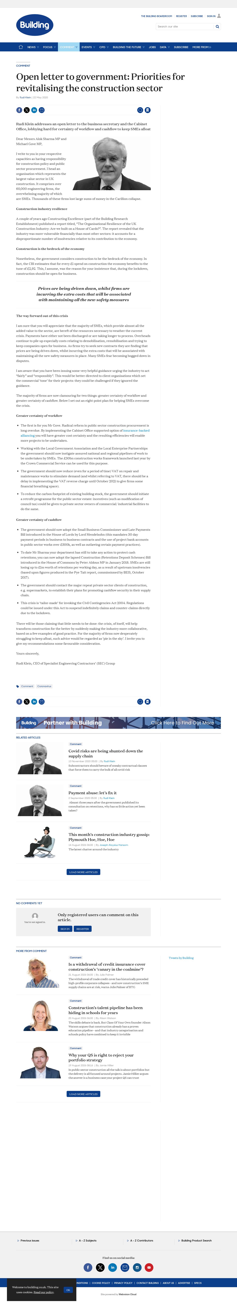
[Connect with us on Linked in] (112, 1267)
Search (217, 26)
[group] (201, 46)
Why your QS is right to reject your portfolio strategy (101, 1057)
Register (181, 16)
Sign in (104, 103)
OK (68, 1290)
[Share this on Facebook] (19, 110)
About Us (168, 1283)
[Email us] (124, 1267)
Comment (23, 66)
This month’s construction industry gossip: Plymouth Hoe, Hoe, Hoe (109, 837)
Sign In (211, 16)
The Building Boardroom (156, 16)
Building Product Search (196, 1240)
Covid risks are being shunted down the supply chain (106, 753)
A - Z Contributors (141, 1240)
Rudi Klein (25, 97)
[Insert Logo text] (34, 35)
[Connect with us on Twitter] (100, 1267)
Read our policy (44, 1292)
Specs (198, 1283)
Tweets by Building (181, 958)
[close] (150, 103)
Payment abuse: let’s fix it (93, 792)
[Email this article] (42, 110)
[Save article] (148, 110)
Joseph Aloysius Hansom (114, 845)
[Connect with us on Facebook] (87, 1267)
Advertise (184, 1283)
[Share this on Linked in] (34, 110)
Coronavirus (44, 686)
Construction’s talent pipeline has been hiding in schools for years (106, 1010)
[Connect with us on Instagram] (137, 1267)
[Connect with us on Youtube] (149, 1267)
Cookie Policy (101, 1283)
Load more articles (83, 872)
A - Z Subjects (87, 1240)
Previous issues (30, 1240)
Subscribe (197, 16)
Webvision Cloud (127, 1294)
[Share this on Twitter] (27, 110)
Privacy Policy (123, 1283)
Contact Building (148, 1283)
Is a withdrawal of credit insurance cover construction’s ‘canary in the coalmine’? (107, 966)
